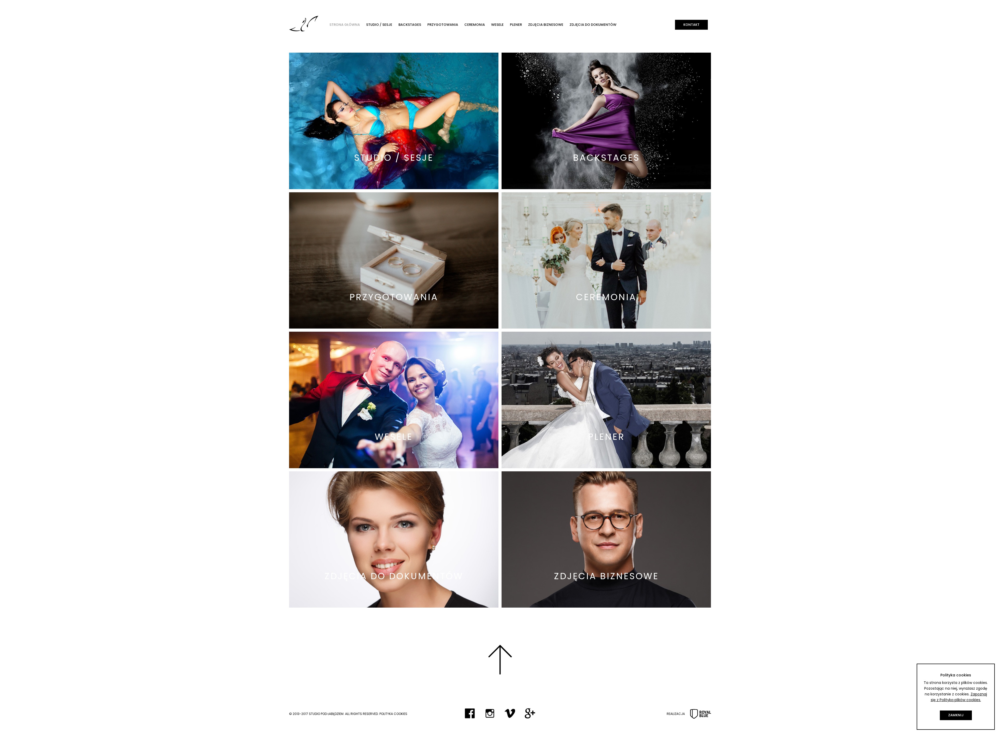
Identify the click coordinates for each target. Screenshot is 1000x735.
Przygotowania (442, 24)
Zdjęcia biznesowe (545, 24)
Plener (516, 24)
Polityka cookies (393, 714)
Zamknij (956, 715)
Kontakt (691, 24)
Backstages (409, 24)
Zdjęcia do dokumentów (593, 24)
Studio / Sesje (379, 24)
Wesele (497, 24)
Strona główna (344, 24)
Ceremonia (474, 24)
